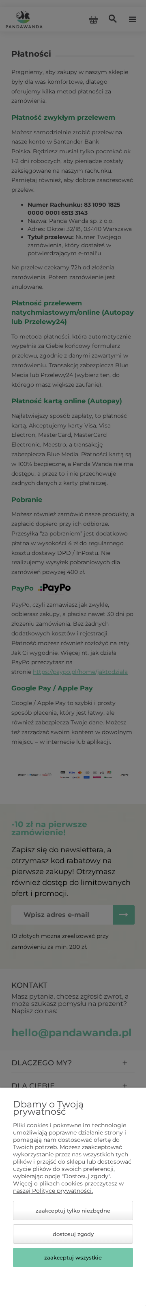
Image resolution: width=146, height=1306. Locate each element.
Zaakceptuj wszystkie (73, 1257)
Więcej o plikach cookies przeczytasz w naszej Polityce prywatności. (68, 1187)
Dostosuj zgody (73, 1234)
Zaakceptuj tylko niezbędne (73, 1210)
